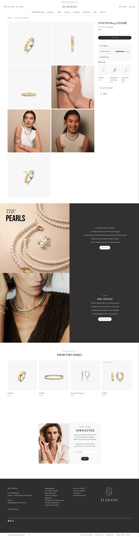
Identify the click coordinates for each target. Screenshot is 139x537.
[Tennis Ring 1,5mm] (126, 69)
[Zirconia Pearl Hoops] (85, 375)
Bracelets (76, 12)
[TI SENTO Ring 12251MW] (22, 375)
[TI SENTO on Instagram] (13, 521)
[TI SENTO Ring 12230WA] (103, 69)
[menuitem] (87, 535)
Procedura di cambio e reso (54, 500)
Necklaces (86, 12)
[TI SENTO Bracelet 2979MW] (54, 375)
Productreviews (115, 51)
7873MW (104, 393)
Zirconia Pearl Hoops (77, 393)
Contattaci (76, 493)
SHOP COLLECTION (105, 319)
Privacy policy (99, 535)
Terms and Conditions (86, 535)
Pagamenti (48, 498)
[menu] (19, 535)
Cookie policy (109, 535)
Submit (85, 458)
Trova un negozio (79, 491)
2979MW (42, 393)
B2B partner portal (79, 495)
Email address (77, 449)
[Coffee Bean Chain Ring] (115, 69)
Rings (59, 12)
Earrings (67, 12)
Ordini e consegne (51, 495)
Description (104, 46)
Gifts (95, 12)
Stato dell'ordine (50, 493)
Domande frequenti (51, 491)
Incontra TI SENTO (79, 488)
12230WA (101, 78)
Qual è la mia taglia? (52, 505)
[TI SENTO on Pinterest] (11, 521)
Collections (50, 12)
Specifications (104, 57)
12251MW (10, 393)
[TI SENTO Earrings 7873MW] (117, 375)
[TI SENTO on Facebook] (8, 521)
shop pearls (104, 247)
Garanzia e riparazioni (52, 503)
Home (10, 18)
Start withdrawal (13, 509)
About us (103, 12)
